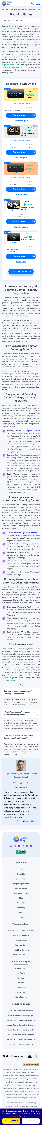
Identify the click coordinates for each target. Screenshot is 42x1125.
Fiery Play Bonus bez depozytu (21, 1044)
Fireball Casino (21, 968)
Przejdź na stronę (19, 115)
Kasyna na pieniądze (21, 954)
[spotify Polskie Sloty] (31, 846)
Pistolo (21, 982)
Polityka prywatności (21, 883)
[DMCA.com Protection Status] (31, 1064)
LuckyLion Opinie (21, 194)
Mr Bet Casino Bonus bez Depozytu (21, 1039)
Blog (21, 898)
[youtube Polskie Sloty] (11, 846)
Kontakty (21, 874)
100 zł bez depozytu (21, 950)
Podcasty (21, 902)
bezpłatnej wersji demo (11, 64)
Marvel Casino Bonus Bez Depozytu (21, 1020)
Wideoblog (21, 907)
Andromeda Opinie (21, 120)
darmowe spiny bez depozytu (26, 532)
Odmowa (31, 1121)
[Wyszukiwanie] (32, 3)
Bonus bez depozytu (21, 935)
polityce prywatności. (24, 1116)
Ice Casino (21, 973)
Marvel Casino (21, 997)
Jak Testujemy (21, 888)
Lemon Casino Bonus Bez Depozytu (21, 1025)
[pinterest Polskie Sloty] (27, 846)
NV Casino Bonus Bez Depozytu (21, 1015)
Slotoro (21, 978)
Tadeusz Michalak (21, 777)
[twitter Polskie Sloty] (15, 846)
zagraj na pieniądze (9, 680)
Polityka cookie (21, 879)
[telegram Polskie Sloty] (19, 846)
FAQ (21, 912)
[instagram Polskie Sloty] (23, 846)
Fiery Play (21, 992)
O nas (21, 869)
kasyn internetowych (9, 28)
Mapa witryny (21, 917)
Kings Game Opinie (21, 227)
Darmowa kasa (21, 945)
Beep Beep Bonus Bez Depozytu (21, 1030)
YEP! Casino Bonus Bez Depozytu (21, 1034)
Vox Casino (21, 987)
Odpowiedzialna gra (21, 893)
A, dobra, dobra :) (11, 1121)
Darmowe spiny (21, 940)
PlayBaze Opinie (21, 157)
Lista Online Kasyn (21, 271)
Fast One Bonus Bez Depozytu (21, 1010)
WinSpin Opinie (21, 262)
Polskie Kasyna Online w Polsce (21, 930)
